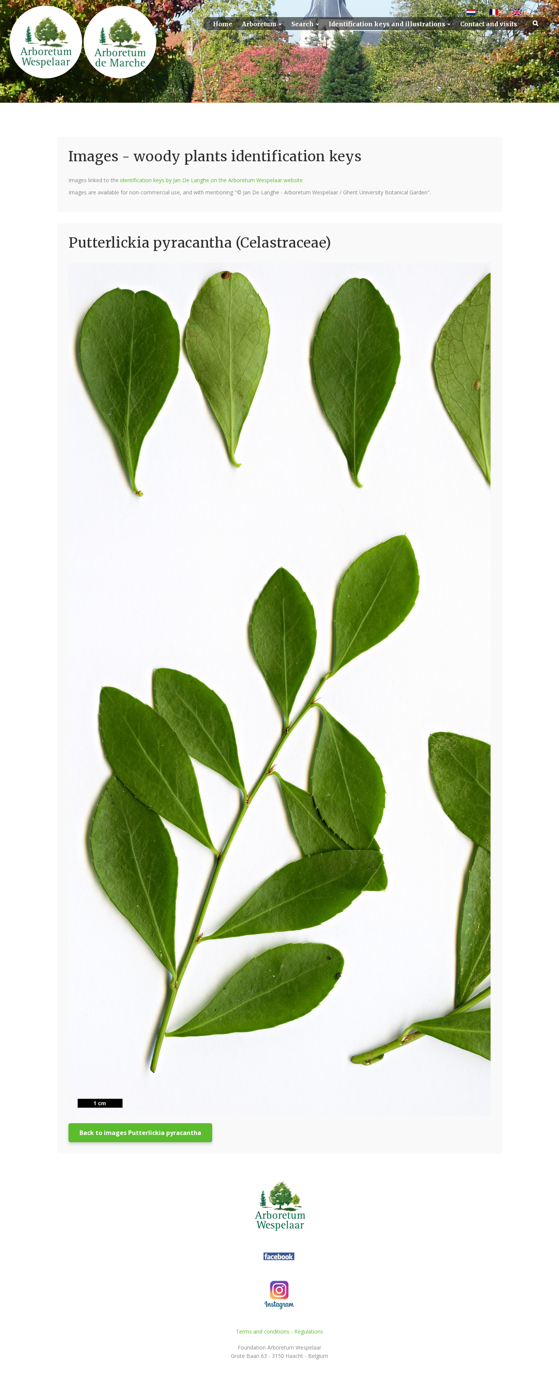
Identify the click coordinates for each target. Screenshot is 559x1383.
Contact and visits (488, 24)
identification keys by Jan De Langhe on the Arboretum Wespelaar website (211, 180)
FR (504, 12)
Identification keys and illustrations (387, 24)
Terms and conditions (262, 1331)
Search (302, 24)
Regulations (308, 1331)
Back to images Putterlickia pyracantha (140, 1133)
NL (480, 12)
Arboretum (259, 24)
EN (527, 12)
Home (222, 24)
